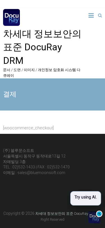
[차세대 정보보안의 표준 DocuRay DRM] (11, 12)
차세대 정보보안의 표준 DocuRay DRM (42, 47)
